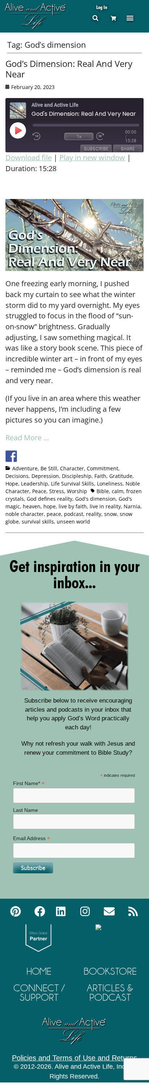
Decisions (17, 475)
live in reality (105, 506)
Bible (103, 491)
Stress (56, 491)
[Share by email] (78, 456)
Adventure (25, 468)
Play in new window (92, 157)
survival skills (38, 521)
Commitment (102, 468)
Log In (101, 7)
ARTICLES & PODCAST (110, 993)
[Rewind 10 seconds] (47, 136)
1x (79, 136)
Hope (11, 483)
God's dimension (95, 498)
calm (117, 491)
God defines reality (49, 498)
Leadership (34, 483)
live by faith (73, 506)
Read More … (27, 437)
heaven (32, 506)
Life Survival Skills (72, 483)
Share (128, 148)
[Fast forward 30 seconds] (110, 136)
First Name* (28, 783)
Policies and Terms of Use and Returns (74, 1058)
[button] (95, 18)
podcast (73, 513)
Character (72, 468)
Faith (100, 475)
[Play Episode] (24, 130)
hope (49, 506)
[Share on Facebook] (11, 456)
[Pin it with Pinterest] (51, 456)
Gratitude (120, 475)
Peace (39, 491)
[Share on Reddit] (38, 456)
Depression (45, 475)
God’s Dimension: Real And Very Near (68, 69)
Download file (28, 157)
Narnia (132, 506)
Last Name (25, 810)
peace (54, 513)
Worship (77, 491)
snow (110, 513)
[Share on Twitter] (24, 456)
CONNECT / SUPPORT (39, 993)
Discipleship (76, 475)
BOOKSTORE (110, 971)
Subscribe (96, 148)
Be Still (49, 468)
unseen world (73, 521)
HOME (39, 971)
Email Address (31, 838)
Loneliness (110, 483)
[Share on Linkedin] (65, 456)
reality (93, 513)
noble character (24, 513)
